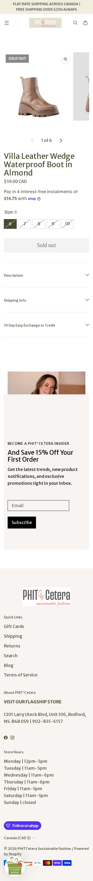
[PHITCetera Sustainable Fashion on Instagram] (12, 737)
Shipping (13, 636)
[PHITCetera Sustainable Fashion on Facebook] (5, 737)
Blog (9, 665)
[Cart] (86, 23)
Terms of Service (20, 675)
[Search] (75, 23)
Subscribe (22, 522)
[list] (46, 86)
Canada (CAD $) (17, 838)
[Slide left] (32, 141)
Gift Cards (14, 626)
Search (11, 655)
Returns (12, 646)
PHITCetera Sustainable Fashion (44, 849)
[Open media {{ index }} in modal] (38, 86)
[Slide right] (61, 141)
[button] (15, 866)
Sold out (46, 245)
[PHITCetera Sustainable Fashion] (45, 23)
